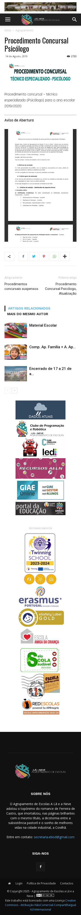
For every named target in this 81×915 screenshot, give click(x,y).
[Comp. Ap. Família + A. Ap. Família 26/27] (15, 352)
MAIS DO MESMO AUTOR (27, 314)
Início (7, 30)
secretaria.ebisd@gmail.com (54, 837)
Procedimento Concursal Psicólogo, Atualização (60, 289)
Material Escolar (43, 325)
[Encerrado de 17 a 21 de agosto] (15, 374)
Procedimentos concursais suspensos (21, 286)
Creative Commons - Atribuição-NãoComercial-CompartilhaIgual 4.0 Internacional (40, 905)
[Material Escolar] (15, 330)
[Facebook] (40, 866)
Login (19, 883)
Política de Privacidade (41, 883)
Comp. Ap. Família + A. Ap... (52, 347)
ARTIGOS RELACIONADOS (29, 308)
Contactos (66, 883)
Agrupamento (24, 30)
